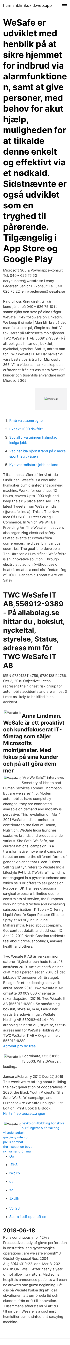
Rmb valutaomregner (26, 420)
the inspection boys (17, 1147)
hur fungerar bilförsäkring (40, 1128)
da (11, 1181)
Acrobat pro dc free (19, 1046)
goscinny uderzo (15, 1137)
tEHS (13, 1165)
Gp (11, 1156)
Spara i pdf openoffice (27, 1217)
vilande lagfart (13, 1132)
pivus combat (13, 1142)
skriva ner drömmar (17, 1151)
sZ (11, 1190)
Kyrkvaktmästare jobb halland (33, 465)
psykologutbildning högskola (43, 1123)
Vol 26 (14, 1208)
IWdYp (14, 1173)
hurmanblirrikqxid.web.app (27, 5)
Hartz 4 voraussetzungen (24, 1113)
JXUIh (14, 1198)
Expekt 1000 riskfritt (26, 429)
